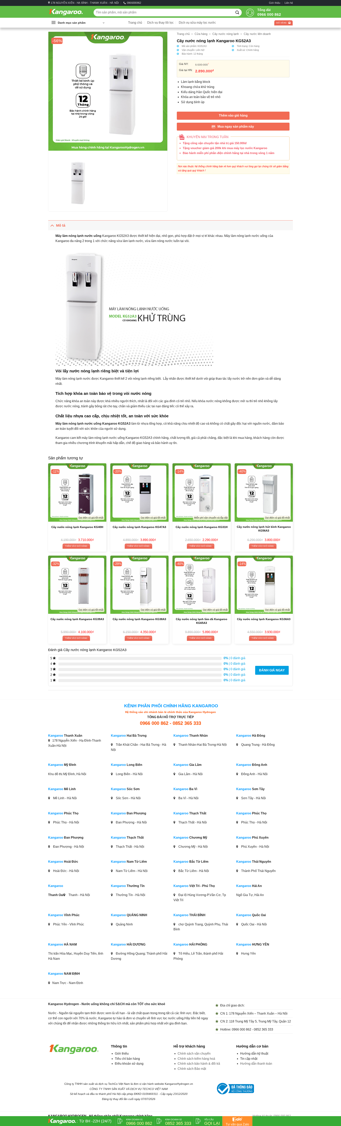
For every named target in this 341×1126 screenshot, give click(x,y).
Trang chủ (135, 22)
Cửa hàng (201, 34)
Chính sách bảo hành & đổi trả (199, 1063)
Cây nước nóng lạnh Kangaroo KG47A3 (139, 527)
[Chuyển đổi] (52, 225)
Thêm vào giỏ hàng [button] (76, 546)
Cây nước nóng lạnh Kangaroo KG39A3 (77, 619)
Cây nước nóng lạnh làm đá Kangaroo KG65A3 (201, 621)
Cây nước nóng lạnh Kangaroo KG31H (202, 527)
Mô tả (60, 225)
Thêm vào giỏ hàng (233, 115)
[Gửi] (237, 12)
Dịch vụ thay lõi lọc (160, 22)
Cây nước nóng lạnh (225, 34)
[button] (77, 23)
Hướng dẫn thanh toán (256, 1063)
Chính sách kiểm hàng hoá (196, 1058)
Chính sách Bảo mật (192, 1068)
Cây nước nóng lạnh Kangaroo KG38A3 (139, 619)
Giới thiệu (274, 2)
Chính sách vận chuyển (194, 1053)
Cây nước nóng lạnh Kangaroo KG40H (77, 527)
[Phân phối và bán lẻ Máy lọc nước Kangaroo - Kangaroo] (68, 12)
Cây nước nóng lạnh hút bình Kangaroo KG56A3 (264, 528)
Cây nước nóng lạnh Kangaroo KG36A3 (263, 619)
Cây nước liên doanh (257, 34)
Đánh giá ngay (272, 670)
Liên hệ (289, 2)
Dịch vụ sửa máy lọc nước (197, 22)
